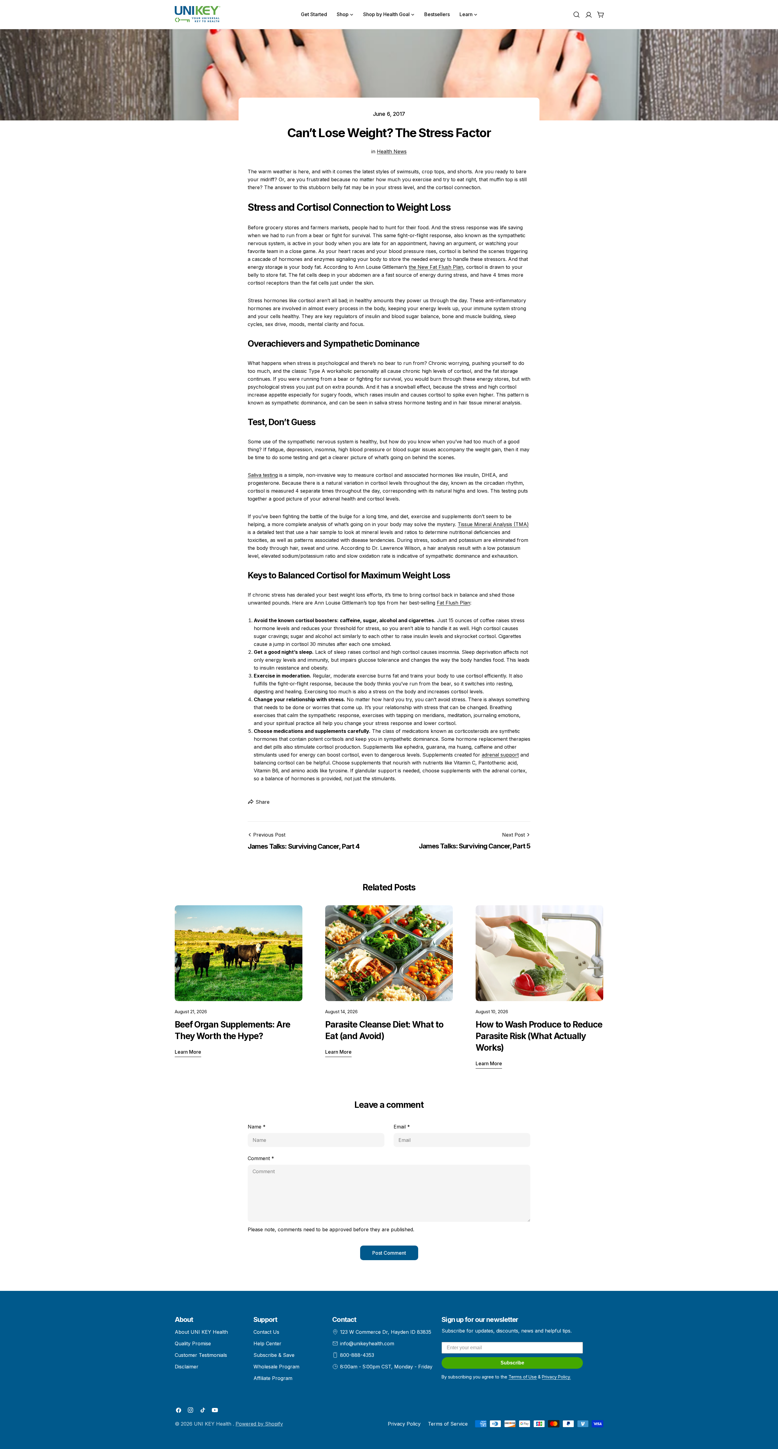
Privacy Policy (404, 1424)
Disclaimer (186, 1367)
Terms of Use (522, 1376)
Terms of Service (448, 1424)
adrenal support (500, 755)
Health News (392, 151)
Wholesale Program (276, 1367)
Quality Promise (193, 1343)
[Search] (576, 15)
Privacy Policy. (556, 1376)
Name (257, 1127)
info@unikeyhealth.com (367, 1343)
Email (402, 1127)
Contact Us (266, 1332)
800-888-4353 (357, 1355)
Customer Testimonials (201, 1355)
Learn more (188, 1052)
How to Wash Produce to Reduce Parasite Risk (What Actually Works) (539, 1036)
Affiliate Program (272, 1378)
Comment (261, 1158)
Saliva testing (263, 475)
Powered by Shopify (259, 1424)
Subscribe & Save (273, 1355)
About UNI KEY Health (201, 1332)
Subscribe (512, 1362)
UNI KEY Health (213, 1424)
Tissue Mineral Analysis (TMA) (493, 524)
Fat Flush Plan (453, 603)
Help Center (267, 1343)
